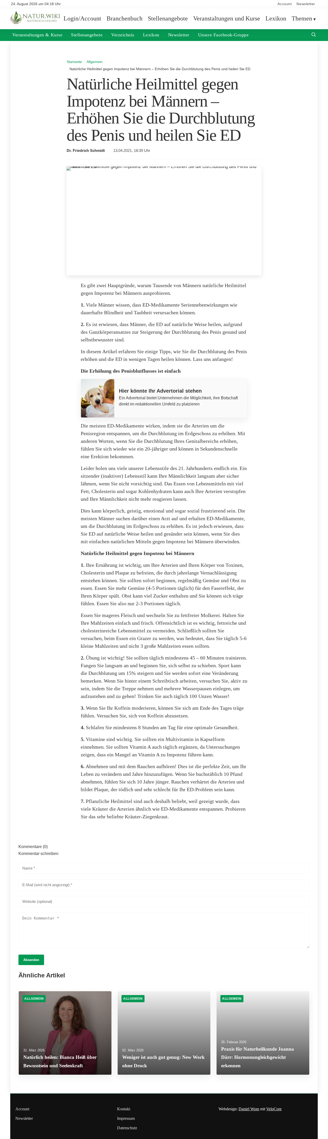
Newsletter (305, 4)
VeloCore (274, 1109)
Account (285, 4)
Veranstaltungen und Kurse (226, 18)
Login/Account (82, 18)
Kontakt (123, 1109)
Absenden (31, 960)
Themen (302, 18)
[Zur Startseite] (35, 23)
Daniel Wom (249, 1109)
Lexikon (275, 18)
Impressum (126, 1118)
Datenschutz (127, 1128)
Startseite (74, 62)
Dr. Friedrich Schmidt (86, 151)
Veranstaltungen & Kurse (37, 34)
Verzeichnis (122, 34)
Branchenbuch (124, 18)
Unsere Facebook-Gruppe (223, 34)
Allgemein (94, 62)
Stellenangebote (168, 18)
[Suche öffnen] (314, 35)
